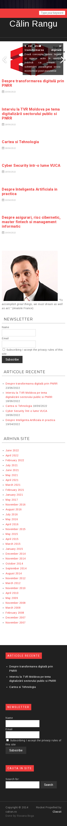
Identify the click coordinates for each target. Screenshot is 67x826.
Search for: (13, 779)
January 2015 (14, 548)
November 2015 (16, 529)
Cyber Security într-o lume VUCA (31, 165)
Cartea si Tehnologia (20, 142)
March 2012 (13, 583)
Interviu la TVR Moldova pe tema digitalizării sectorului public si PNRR (31, 113)
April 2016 (12, 524)
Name (5, 327)
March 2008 (13, 607)
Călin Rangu (33, 24)
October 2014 (14, 563)
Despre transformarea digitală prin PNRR (32, 383)
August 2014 (14, 573)
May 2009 (12, 598)
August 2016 (14, 509)
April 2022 (12, 455)
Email (5, 338)
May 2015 (12, 533)
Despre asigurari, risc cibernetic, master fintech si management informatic (31, 222)
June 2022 (12, 450)
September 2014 (16, 568)
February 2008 (15, 612)
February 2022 (15, 460)
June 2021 (12, 470)
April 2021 (12, 480)
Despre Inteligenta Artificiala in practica (30, 420)
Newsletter (18, 319)
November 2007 (16, 622)
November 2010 (16, 588)
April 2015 (12, 539)
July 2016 (12, 514)
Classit (57, 811)
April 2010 (12, 592)
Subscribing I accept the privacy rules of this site (32, 351)
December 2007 (16, 617)
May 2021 (12, 475)
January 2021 (14, 494)
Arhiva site (17, 438)
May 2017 (12, 499)
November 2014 (16, 558)
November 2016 (16, 504)
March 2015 (13, 543)
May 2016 (12, 519)
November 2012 (16, 578)
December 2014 (16, 553)
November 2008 (16, 602)
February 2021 (15, 489)
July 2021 (12, 465)
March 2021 (13, 484)
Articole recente (24, 372)
